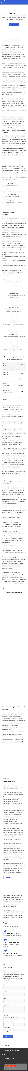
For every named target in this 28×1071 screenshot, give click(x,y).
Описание (5, 39)
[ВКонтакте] (18, 1064)
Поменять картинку (7, 1027)
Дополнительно (15, 39)
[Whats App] (24, 1064)
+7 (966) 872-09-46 (9, 1058)
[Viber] (21, 1064)
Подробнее (8, 877)
